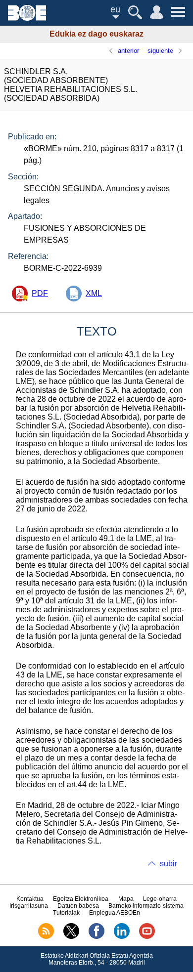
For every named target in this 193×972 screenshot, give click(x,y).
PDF (40, 293)
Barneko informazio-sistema (146, 905)
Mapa (126, 898)
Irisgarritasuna (28, 905)
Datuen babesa (78, 905)
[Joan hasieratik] (27, 18)
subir (168, 863)
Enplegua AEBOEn (114, 912)
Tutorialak (66, 912)
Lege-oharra (160, 898)
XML (94, 293)
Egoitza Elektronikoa (80, 898)
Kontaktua (30, 898)
